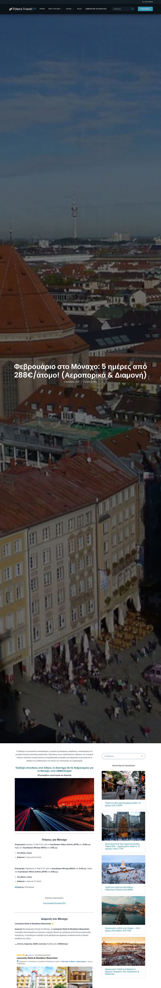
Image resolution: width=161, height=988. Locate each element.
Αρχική (42, 9)
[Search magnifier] (132, 9)
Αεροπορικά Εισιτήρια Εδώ (54, 903)
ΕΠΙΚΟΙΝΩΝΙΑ (145, 9)
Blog (79, 9)
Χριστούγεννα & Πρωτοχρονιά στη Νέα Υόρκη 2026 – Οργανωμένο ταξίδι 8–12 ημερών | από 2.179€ (122, 846)
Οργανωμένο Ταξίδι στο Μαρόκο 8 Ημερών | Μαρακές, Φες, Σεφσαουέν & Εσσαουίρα (122, 971)
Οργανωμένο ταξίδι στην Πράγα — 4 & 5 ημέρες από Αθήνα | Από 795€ (122, 929)
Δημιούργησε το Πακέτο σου (96, 9)
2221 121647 (149, 2)
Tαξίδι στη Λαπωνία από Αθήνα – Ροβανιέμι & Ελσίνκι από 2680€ (119, 888)
